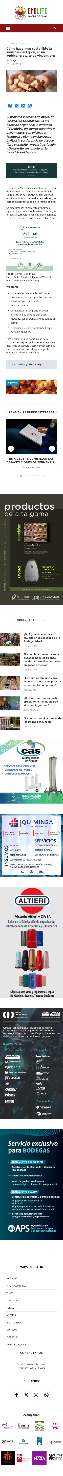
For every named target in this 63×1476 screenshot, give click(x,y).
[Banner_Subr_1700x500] (31, 165)
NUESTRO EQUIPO (16, 1344)
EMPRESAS (12, 1337)
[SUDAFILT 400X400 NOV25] (31, 742)
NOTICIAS (11, 1278)
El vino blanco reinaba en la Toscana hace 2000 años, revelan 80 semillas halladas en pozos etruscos (42, 660)
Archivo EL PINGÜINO (32, 620)
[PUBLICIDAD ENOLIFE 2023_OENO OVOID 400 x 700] (31, 496)
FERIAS (10, 1307)
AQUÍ (40, 364)
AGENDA (11, 1315)
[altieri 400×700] (31, 889)
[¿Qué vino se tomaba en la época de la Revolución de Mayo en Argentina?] (10, 703)
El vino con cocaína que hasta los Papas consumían (43, 720)
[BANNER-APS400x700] (31, 1131)
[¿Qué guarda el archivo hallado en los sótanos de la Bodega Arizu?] (10, 639)
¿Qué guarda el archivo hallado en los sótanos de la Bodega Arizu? (42, 638)
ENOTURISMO (14, 1322)
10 (45, 476)
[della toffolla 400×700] (31, 1010)
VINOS (9, 1293)
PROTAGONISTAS (16, 1285)
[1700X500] (31, 381)
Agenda (10, 44)
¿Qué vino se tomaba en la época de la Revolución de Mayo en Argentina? (41, 702)
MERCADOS (12, 1300)
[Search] (55, 28)
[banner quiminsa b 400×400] (31, 815)
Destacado (24, 44)
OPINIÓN (11, 1329)
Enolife (12, 60)
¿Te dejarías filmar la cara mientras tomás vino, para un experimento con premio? (42, 682)
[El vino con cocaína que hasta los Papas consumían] (10, 723)
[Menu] (8, 28)
